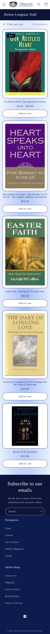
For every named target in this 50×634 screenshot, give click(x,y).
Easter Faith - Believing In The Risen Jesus (25, 291)
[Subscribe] (41, 511)
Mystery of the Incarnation (25, 452)
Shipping (9, 582)
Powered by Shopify (36, 631)
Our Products (12, 542)
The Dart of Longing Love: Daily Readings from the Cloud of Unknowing (25, 383)
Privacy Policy (12, 589)
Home (8, 528)
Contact (9, 535)
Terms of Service (14, 603)
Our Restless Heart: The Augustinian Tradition (25, 102)
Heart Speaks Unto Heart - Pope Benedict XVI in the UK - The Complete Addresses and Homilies (25, 195)
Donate (8, 555)
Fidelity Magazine (14, 549)
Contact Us (11, 575)
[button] (4, 4)
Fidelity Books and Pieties (21, 631)
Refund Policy (12, 596)
